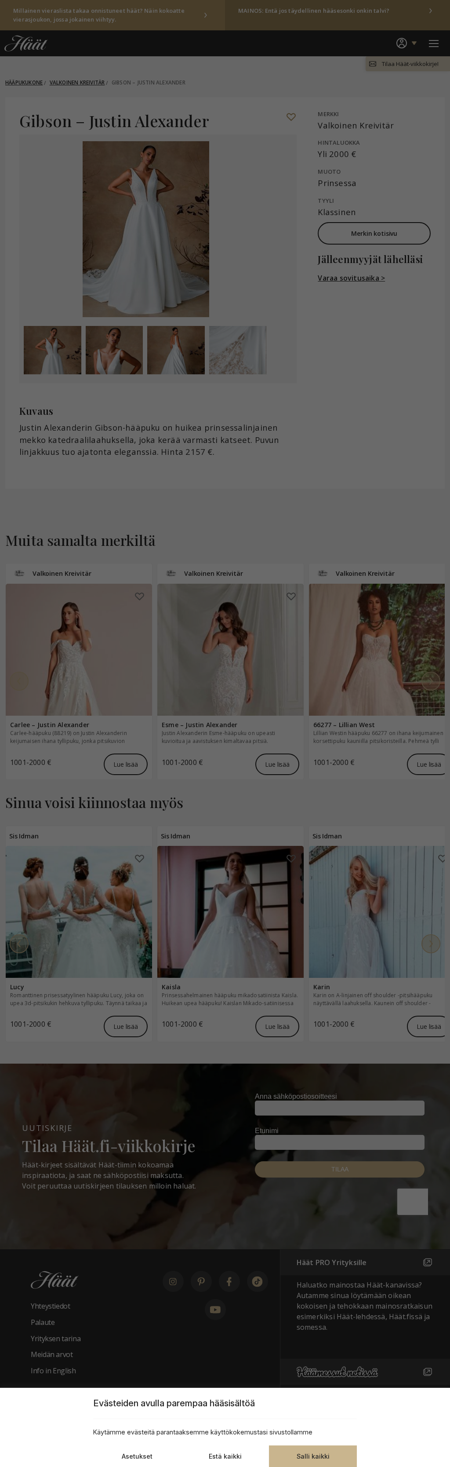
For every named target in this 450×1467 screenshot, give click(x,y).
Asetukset (137, 1456)
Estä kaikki (225, 1456)
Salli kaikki (313, 1456)
